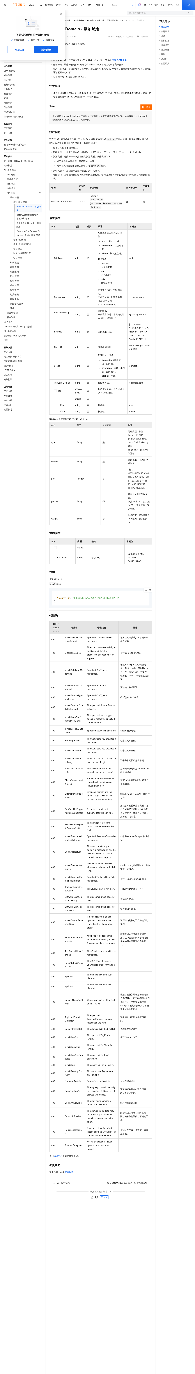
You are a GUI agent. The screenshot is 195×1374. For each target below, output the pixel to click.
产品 (39, 4)
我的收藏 (144, 36)
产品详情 (129, 36)
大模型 (31, 4)
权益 (58, 4)
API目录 (90, 20)
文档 (156, 5)
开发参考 (67, 20)
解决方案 (49, 4)
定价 (66, 4)
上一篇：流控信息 (61, 1182)
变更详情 (69, 1172)
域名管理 (100, 20)
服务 (90, 4)
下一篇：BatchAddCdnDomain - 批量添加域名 (125, 1182)
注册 (177, 5)
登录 (188, 5)
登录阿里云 (46, 49)
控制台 (170, 5)
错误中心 (58, 1155)
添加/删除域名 (113, 20)
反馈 (105, 1197)
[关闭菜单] (5, 5)
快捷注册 (19, 49)
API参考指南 (79, 20)
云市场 (74, 4)
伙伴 (82, 4)
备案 (163, 5)
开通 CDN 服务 (119, 60)
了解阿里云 (100, 4)
